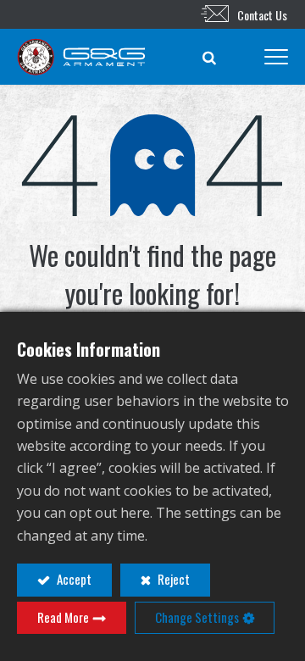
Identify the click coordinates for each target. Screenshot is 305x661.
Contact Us (262, 15)
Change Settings (197, 617)
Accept (73, 578)
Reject (172, 578)
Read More (63, 617)
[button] (209, 56)
